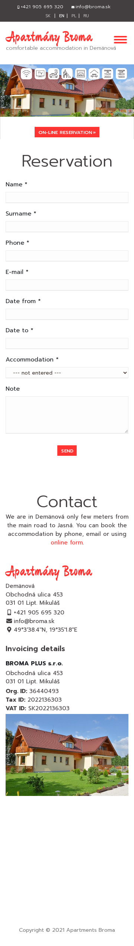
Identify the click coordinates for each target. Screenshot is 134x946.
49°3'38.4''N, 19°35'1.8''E (45, 629)
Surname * (21, 213)
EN (61, 16)
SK (48, 16)
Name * (17, 184)
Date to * (20, 330)
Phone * (17, 242)
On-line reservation (65, 132)
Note (13, 388)
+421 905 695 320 (39, 612)
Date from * (23, 301)
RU (86, 16)
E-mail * (17, 272)
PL (73, 16)
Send (67, 450)
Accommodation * (32, 359)
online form (67, 542)
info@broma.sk (34, 621)
